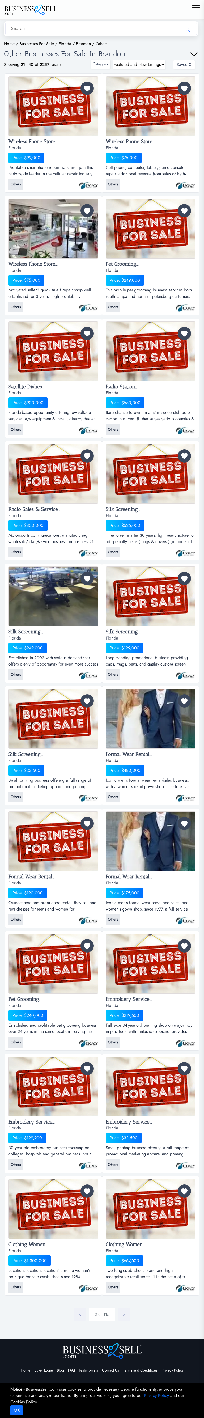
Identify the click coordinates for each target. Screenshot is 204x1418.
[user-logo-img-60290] (88, 1163)
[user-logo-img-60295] (186, 796)
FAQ (71, 1370)
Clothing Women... (28, 1244)
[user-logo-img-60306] (88, 183)
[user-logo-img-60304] (88, 306)
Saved (184, 64)
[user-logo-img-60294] (88, 918)
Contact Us (110, 1370)
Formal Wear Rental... (129, 754)
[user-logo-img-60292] (88, 1041)
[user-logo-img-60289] (186, 1163)
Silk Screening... (123, 509)
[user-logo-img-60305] (186, 183)
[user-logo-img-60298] (88, 674)
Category (100, 64)
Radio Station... (122, 387)
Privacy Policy (173, 1370)
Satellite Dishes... (26, 387)
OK (17, 1410)
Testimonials (88, 1370)
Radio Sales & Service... (34, 509)
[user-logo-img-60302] (88, 428)
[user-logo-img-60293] (186, 918)
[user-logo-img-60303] (186, 306)
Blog (60, 1370)
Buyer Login (43, 1370)
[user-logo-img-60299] (186, 551)
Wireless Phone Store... (33, 142)
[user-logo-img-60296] (88, 796)
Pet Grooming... (122, 264)
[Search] (188, 29)
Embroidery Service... (129, 999)
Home (25, 1370)
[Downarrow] (194, 54)
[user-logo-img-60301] (186, 428)
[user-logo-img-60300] (88, 551)
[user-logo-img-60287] (186, 1286)
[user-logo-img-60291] (186, 1041)
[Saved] (87, 88)
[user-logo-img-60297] (186, 674)
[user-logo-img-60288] (88, 1286)
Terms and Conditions (140, 1370)
